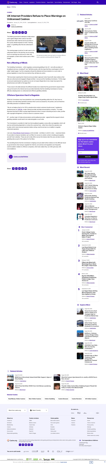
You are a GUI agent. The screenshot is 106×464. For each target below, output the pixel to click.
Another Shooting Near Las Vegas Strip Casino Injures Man (87, 96)
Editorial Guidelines (11, 429)
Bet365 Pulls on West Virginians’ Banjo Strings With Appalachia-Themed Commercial (91, 359)
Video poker (53, 431)
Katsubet (31, 429)
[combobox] (17, 410)
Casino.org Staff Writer (16, 26)
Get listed (9, 422)
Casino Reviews (77, 399)
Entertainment (66, 2)
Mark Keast (92, 180)
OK (91, 462)
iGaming (14, 7)
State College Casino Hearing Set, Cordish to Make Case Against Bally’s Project (89, 234)
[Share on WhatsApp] (16, 32)
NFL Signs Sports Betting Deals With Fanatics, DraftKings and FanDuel (91, 176)
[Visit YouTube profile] (26, 445)
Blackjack (53, 429)
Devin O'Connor (91, 239)
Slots (52, 424)
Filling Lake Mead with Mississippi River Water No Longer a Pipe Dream (89, 264)
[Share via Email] (25, 32)
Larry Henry (86, 100)
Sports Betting (58, 2)
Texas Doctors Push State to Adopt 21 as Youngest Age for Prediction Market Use (91, 313)
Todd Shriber (93, 201)
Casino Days (32, 424)
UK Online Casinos (90, 399)
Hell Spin (31, 427)
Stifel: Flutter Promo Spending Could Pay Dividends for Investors (92, 324)
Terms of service (91, 422)
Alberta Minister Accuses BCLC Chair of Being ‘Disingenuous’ (92, 207)
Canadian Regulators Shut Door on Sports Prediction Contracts (91, 218)
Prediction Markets (41, 2)
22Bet (30, 420)
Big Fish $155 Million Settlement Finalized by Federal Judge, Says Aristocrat (89, 278)
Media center (90, 433)
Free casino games (55, 422)
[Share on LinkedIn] (19, 32)
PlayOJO (31, 431)
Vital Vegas (74, 2)
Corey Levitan (93, 190)
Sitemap (89, 427)
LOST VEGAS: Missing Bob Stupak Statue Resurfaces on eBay (91, 187)
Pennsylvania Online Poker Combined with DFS (91, 32)
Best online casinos (55, 420)
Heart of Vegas (32, 433)
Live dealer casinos (55, 433)
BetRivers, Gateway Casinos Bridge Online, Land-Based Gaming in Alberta (92, 335)
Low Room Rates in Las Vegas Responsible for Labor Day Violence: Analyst (89, 249)
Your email (81, 149)
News (20, 2)
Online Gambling (50, 399)
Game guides (55, 418)
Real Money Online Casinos (16, 399)
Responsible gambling (12, 433)
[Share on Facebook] (13, 32)
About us (10, 418)
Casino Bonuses (63, 399)
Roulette (52, 427)
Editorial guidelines (91, 431)
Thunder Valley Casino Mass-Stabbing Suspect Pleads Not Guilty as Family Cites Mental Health (79, 386)
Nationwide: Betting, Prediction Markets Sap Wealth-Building (92, 197)
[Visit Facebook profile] (23, 445)
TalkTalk (19, 109)
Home (88, 420)
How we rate (10, 431)
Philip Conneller (91, 254)
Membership (10, 424)
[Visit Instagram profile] (29, 445)
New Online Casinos (35, 399)
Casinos (73, 422)
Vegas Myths (50, 2)
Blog (79, 2)
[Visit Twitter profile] (20, 445)
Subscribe (88, 156)
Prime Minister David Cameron (21, 133)
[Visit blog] (32, 445)
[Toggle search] (97, 2)
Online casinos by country (93, 435)
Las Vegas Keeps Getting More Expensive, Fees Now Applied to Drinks (89, 292)
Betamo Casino (32, 422)
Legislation (32, 2)
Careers (9, 427)
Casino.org (87, 459)
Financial (26, 2)
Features (73, 424)
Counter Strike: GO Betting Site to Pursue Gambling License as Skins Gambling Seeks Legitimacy (91, 46)
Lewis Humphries (94, 350)
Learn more (63, 462)
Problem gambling (91, 429)
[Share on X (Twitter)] (22, 32)
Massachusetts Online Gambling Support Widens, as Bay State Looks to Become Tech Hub (92, 61)
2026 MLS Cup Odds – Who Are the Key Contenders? (91, 346)
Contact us (9, 420)
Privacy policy (90, 424)
